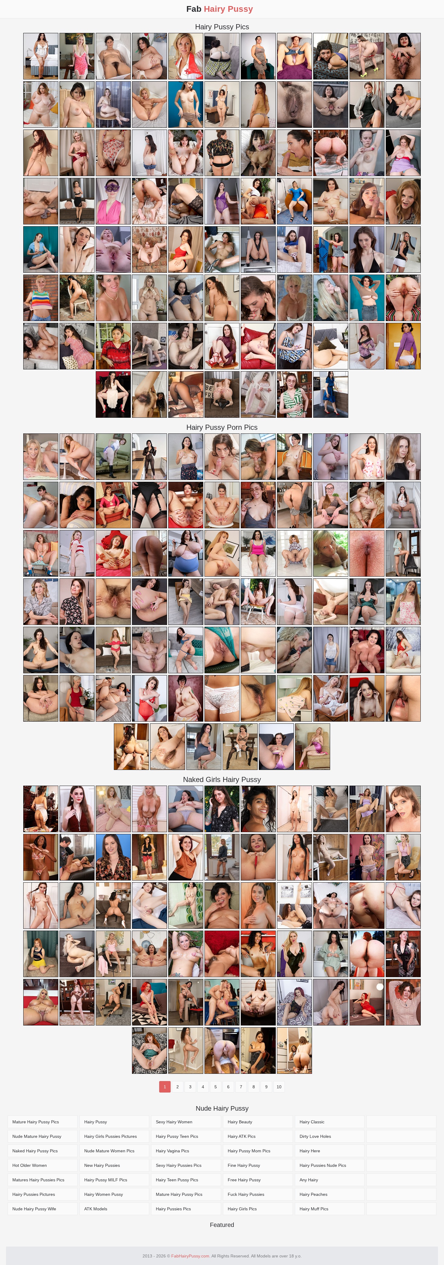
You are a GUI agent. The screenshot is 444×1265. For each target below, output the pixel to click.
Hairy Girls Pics (242, 1208)
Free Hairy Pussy (244, 1179)
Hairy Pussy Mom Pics (249, 1150)
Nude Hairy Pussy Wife (34, 1208)
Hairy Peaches (313, 1194)
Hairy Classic (312, 1121)
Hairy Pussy (95, 1121)
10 (279, 1086)
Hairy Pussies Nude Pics (323, 1165)
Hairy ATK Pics (242, 1136)
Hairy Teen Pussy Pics (177, 1179)
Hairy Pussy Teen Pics (177, 1136)
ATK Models (95, 1208)
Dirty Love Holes (315, 1136)
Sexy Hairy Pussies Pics (178, 1165)
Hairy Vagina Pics (172, 1150)
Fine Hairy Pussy (244, 1165)
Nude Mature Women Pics (109, 1150)
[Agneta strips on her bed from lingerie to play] (366, 346)
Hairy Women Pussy (103, 1194)
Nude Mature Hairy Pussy (36, 1136)
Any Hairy (309, 1179)
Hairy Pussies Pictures (33, 1194)
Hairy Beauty (240, 1121)
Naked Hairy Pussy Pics (35, 1150)
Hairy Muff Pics (314, 1208)
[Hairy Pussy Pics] (401, 1121)
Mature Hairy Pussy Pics (35, 1121)
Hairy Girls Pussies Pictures (110, 1136)
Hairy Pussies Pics (173, 1208)
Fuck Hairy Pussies (246, 1194)
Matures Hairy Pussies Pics (38, 1179)
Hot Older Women (29, 1165)
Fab (219, 9)
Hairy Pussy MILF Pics (105, 1179)
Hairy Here (310, 1150)
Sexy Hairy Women (174, 1121)
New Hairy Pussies (102, 1165)
